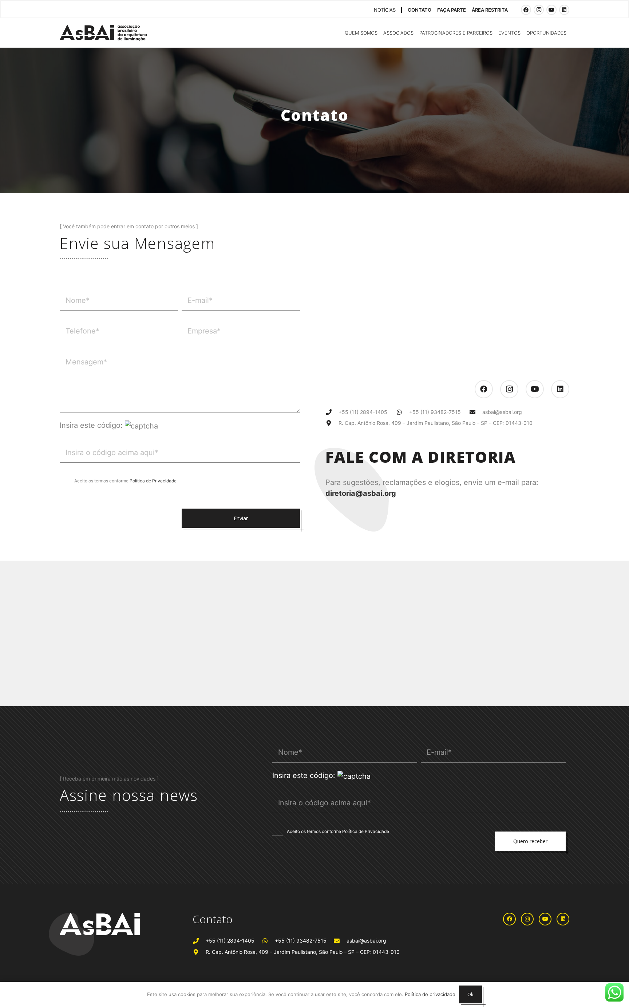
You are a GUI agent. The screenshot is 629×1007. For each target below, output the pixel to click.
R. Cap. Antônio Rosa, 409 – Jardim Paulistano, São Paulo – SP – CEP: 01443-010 (436, 423)
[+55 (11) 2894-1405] (332, 412)
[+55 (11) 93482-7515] (402, 412)
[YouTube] (551, 10)
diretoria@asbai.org (360, 493)
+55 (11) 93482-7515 (435, 412)
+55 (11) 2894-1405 (363, 412)
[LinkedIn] (564, 10)
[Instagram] (539, 10)
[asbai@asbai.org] (476, 412)
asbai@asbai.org (502, 412)
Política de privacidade (430, 994)
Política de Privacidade (153, 480)
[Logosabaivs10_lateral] (103, 33)
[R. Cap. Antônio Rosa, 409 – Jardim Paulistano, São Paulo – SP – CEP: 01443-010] (332, 423)
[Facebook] (526, 10)
